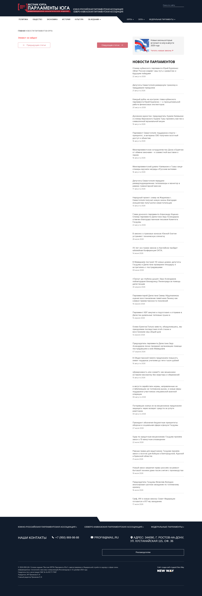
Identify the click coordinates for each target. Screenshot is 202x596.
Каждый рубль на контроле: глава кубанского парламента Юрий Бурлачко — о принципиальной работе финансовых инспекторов (156, 102)
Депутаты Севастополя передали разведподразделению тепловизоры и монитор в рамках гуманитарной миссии (156, 183)
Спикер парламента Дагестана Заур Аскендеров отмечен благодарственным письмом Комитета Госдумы (156, 219)
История (66, 19)
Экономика (52, 19)
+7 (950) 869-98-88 (67, 537)
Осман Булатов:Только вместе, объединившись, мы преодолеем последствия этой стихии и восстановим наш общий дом (157, 329)
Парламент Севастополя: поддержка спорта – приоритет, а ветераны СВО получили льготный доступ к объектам (155, 135)
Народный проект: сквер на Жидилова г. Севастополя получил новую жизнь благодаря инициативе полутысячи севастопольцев (154, 200)
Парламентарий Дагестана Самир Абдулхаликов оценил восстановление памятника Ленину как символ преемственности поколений (156, 298)
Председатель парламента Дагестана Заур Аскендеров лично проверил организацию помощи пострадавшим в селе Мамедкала (157, 346)
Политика (23, 19)
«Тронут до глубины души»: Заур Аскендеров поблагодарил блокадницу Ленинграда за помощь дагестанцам (156, 281)
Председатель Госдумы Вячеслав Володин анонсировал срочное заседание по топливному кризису (156, 484)
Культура (79, 19)
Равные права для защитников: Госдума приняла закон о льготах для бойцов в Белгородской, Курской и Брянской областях (158, 453)
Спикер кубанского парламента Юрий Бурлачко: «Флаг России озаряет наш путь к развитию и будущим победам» (155, 71)
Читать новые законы (161, 50)
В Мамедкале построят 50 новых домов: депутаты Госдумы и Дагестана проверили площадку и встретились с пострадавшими (157, 264)
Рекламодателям (143, 552)
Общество (37, 19)
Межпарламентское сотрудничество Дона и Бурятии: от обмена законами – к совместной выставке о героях (158, 152)
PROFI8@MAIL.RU (106, 537)
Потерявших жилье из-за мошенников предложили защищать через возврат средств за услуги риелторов (157, 408)
